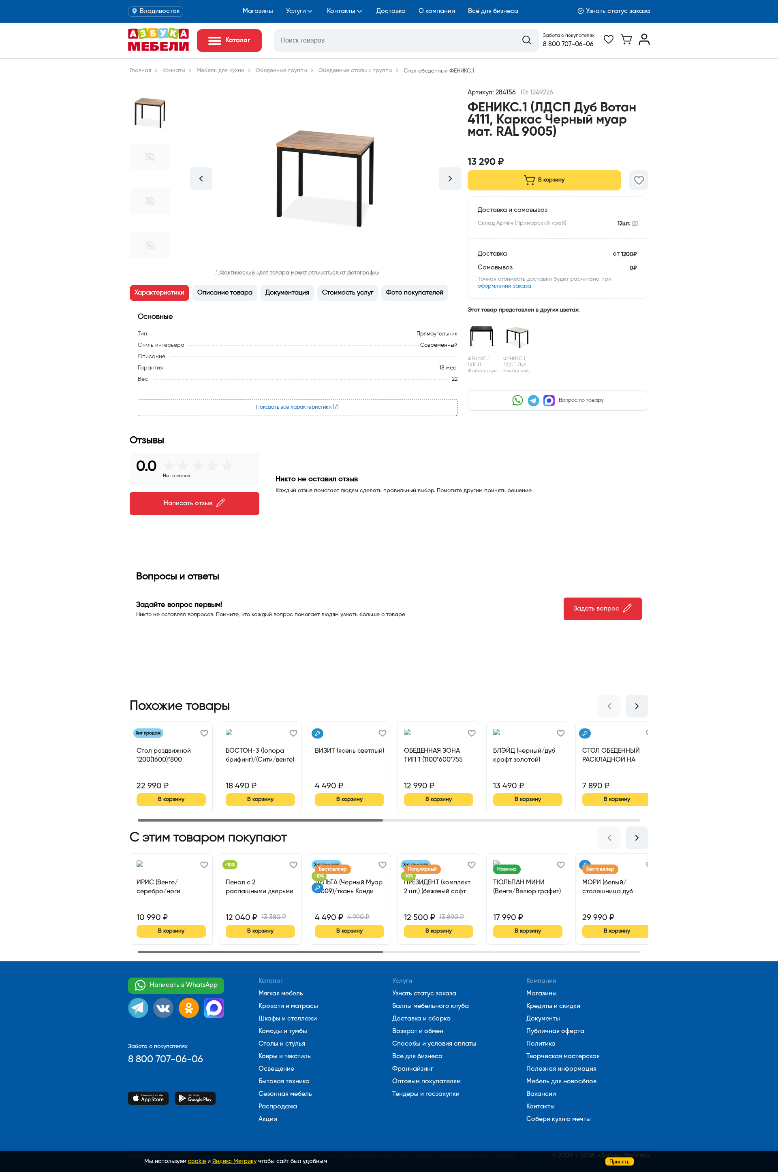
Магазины (258, 11)
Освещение (276, 1069)
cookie (197, 1161)
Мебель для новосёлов (561, 1081)
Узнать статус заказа (618, 11)
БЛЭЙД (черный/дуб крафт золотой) (524, 755)
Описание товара (224, 293)
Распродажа (278, 1107)
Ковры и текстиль (285, 1056)
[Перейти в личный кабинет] (644, 43)
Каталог (271, 981)
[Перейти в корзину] (626, 43)
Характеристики (159, 293)
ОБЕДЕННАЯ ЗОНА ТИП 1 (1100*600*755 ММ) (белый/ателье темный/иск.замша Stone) (433, 756)
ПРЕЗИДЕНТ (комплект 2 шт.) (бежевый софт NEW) (437, 887)
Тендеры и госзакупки (426, 1094)
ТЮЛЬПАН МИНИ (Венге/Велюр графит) (527, 887)
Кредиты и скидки (553, 1006)
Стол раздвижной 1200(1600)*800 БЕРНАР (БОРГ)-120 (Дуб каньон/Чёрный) (169, 756)
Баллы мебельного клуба (430, 1006)
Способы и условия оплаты (434, 1044)
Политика (541, 1044)
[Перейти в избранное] (608, 43)
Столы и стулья (282, 1044)
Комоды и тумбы (283, 1031)
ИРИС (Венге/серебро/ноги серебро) (158, 887)
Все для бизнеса (417, 1056)
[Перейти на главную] (158, 49)
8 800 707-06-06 (568, 44)
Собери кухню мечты (558, 1119)
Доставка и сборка (421, 1019)
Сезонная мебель (285, 1094)
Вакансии (541, 1094)
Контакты (341, 11)
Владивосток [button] (160, 11)
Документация (287, 293)
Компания (541, 981)
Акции (268, 1119)
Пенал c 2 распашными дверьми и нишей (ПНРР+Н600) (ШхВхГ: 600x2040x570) (259, 887)
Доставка (391, 11)
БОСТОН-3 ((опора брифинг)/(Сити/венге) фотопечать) (260, 756)
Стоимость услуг (347, 293)
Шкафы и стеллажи (288, 1019)
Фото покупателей (414, 293)
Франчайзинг (412, 1069)
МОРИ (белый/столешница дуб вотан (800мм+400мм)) (616, 887)
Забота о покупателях (568, 35)
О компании (437, 11)
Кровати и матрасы (288, 1006)
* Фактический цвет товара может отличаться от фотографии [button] (298, 272)
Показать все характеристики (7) (297, 407)
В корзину (551, 180)
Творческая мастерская (563, 1056)
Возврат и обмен (417, 1031)
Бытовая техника (284, 1081)
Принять (619, 1162)
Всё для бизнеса (493, 11)
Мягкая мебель (281, 994)
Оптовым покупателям (426, 1081)
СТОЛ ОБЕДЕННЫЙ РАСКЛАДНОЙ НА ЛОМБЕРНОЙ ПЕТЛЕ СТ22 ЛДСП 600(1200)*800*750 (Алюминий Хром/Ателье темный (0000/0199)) (612, 756)
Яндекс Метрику (234, 1161)
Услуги (296, 11)
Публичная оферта (555, 1031)
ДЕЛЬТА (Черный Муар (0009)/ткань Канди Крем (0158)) (349, 887)
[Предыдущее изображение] (201, 178)
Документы (543, 1019)
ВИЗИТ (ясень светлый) (349, 751)
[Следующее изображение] (450, 178)
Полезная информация (561, 1069)
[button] (558, 147)
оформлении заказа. (505, 286)
